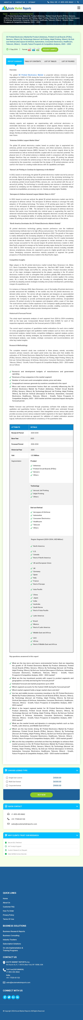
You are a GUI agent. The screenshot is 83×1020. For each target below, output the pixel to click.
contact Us (20, 2)
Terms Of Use (8, 919)
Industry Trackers (10, 940)
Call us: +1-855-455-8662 (61, 2)
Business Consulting (11, 936)
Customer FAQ (8, 907)
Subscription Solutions (12, 944)
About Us (8, 2)
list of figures (68, 61)
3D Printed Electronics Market (30, 75)
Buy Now (41, 795)
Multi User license (15, 782)
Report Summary (15, 61)
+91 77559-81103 (18, 819)
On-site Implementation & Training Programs (13, 949)
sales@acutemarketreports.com (24, 824)
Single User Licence (15, 778)
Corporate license (15, 785)
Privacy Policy (8, 915)
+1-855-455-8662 (18, 814)
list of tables (50, 61)
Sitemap (32, 2)
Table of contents (33, 61)
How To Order (8, 911)
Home (5, 14)
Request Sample (50, 50)
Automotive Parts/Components (22, 14)
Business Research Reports (14, 931)
